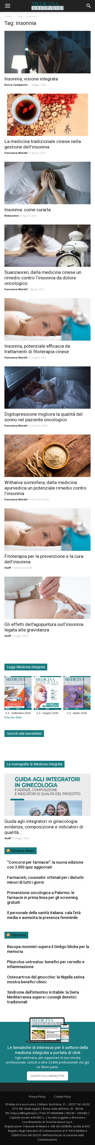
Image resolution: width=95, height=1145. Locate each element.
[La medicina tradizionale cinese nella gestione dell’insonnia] (47, 115)
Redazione (11, 215)
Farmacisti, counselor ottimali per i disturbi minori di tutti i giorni (45, 880)
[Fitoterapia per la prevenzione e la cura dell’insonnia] (47, 529)
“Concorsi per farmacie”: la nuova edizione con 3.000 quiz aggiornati (45, 864)
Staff (7, 567)
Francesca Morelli (16, 152)
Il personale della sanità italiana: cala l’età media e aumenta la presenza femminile (44, 915)
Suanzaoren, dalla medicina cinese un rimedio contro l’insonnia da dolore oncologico (42, 278)
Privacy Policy (37, 1097)
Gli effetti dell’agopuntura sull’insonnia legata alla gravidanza (43, 627)
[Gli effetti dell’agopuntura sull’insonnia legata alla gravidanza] (47, 598)
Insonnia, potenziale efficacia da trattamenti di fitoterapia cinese (37, 348)
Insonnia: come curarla (27, 209)
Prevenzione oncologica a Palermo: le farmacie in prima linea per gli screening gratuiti (42, 897)
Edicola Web (13, 717)
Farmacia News (22, 851)
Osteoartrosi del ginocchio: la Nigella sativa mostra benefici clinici (45, 979)
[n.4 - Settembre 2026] (18, 694)
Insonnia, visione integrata (31, 79)
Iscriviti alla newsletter (24, 733)
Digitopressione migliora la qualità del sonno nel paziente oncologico (43, 417)
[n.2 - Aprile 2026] (77, 694)
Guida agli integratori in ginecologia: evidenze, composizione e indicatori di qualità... (43, 827)
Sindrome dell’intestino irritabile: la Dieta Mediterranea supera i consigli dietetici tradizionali (43, 997)
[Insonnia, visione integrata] (47, 52)
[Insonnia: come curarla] (47, 183)
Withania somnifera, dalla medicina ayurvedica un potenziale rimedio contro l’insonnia (45, 488)
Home (8, 16)
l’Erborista (18, 935)
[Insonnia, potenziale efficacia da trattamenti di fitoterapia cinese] (47, 319)
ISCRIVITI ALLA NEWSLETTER (47, 1076)
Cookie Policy (62, 1097)
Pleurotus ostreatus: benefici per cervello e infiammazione (45, 964)
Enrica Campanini (16, 84)
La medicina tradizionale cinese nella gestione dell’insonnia (42, 144)
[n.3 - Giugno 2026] (47, 694)
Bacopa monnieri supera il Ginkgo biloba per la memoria (48, 949)
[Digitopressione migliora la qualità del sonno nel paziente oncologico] (47, 387)
